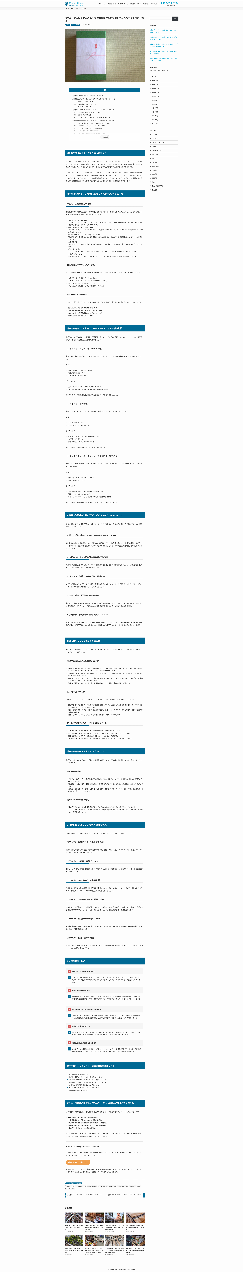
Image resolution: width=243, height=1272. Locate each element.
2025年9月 (155, 100)
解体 (153, 182)
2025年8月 (155, 104)
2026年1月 (155, 84)
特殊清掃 (154, 170)
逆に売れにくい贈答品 (84, 107)
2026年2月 (155, 80)
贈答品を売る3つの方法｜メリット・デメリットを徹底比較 (94, 110)
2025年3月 (155, 124)
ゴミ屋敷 (154, 134)
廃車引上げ (155, 154)
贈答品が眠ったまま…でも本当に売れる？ (88, 95)
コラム (68, 24)
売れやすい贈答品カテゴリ (85, 102)
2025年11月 (155, 92)
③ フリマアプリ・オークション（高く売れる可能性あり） (95, 117)
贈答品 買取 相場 (123, 1186)
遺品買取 (138, 1186)
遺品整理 (132, 1186)
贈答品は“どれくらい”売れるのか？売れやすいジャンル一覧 (94, 99)
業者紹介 (154, 158)
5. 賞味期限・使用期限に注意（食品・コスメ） (91, 133)
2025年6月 (155, 112)
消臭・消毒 (155, 166)
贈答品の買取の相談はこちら (78, 1162)
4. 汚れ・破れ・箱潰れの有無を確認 (88, 131)
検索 (175, 19)
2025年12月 (155, 88)
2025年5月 (155, 116)
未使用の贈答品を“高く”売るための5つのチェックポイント (94, 120)
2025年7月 (155, 108)
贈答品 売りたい (102, 1186)
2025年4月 (155, 120)
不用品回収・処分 (157, 150)
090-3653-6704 (169, 3)
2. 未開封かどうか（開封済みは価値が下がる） (91, 126)
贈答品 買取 (112, 1186)
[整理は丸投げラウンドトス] (74, 4)
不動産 (154, 146)
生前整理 (154, 174)
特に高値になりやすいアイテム (87, 104)
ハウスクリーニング (158, 142)
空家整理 (154, 178)
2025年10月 (155, 96)
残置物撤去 (155, 162)
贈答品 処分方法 (92, 1186)
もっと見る (104, 137)
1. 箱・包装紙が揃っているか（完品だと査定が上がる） (94, 123)
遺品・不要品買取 (75, 24)
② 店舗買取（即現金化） (85, 115)
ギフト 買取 (70, 1186)
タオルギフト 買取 (80, 1186)
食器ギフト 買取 (69, 1188)
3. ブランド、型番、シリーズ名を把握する (90, 128)
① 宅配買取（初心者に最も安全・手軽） (90, 112)
